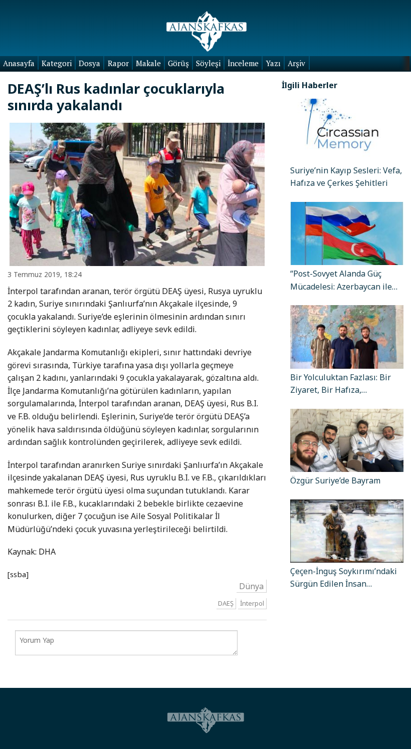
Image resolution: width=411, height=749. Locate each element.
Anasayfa (19, 63)
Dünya (251, 586)
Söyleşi (208, 63)
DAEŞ (226, 603)
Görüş (178, 63)
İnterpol (252, 603)
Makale (148, 63)
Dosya (89, 63)
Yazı (273, 63)
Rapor (118, 63)
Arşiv (296, 63)
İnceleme (243, 63)
